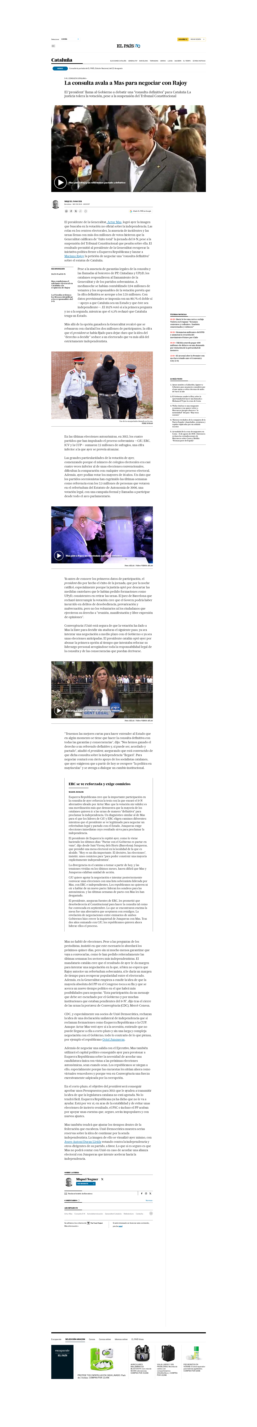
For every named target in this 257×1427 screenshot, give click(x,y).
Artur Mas (68, 1214)
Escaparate (56, 1339)
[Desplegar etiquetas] (151, 1213)
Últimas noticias (199, 61)
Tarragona (154, 61)
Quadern (178, 61)
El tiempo (187, 61)
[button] (128, 148)
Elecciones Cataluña (118, 61)
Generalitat (132, 61)
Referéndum (129, 1214)
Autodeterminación (95, 1214)
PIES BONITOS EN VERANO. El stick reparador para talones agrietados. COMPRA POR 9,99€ (194, 1367)
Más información (71, 1226)
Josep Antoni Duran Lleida (82, 1142)
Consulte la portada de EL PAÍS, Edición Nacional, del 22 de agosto (96, 68)
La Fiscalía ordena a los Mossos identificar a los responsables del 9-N (62, 298)
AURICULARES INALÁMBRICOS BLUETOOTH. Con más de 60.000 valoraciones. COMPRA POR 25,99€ (141, 1368)
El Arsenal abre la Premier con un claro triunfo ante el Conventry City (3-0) (187, 358)
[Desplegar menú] (53, 46)
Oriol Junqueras (113, 1039)
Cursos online (105, 1339)
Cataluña (61, 60)
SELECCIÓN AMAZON (75, 1339)
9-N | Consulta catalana (75, 78)
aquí (120, 1226)
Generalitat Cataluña (113, 1214)
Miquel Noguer (73, 201)
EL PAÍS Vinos (138, 1339)
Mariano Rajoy (74, 256)
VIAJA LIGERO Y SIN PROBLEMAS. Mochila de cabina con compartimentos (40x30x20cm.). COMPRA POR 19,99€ (167, 1369)
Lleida (170, 61)
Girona (163, 61)
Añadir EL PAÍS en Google (142, 211)
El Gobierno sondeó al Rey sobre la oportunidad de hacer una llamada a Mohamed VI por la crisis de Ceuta (187, 398)
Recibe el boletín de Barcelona (80, 1194)
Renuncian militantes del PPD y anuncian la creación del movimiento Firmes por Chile (187, 335)
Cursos (92, 1339)
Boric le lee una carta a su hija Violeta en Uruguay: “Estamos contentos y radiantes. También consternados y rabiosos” (187, 323)
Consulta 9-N (79, 1214)
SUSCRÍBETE (183, 39)
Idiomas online (121, 1339)
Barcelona (143, 61)
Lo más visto (176, 379)
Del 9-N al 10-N (58, 274)
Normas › (149, 1200)
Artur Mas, (114, 222)
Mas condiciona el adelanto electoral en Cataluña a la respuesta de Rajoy (62, 284)
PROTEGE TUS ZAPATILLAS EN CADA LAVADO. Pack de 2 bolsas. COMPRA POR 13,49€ (102, 1376)
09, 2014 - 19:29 (81, 204)
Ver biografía (82, 1184)
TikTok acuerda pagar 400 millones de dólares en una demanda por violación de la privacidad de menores (187, 347)
